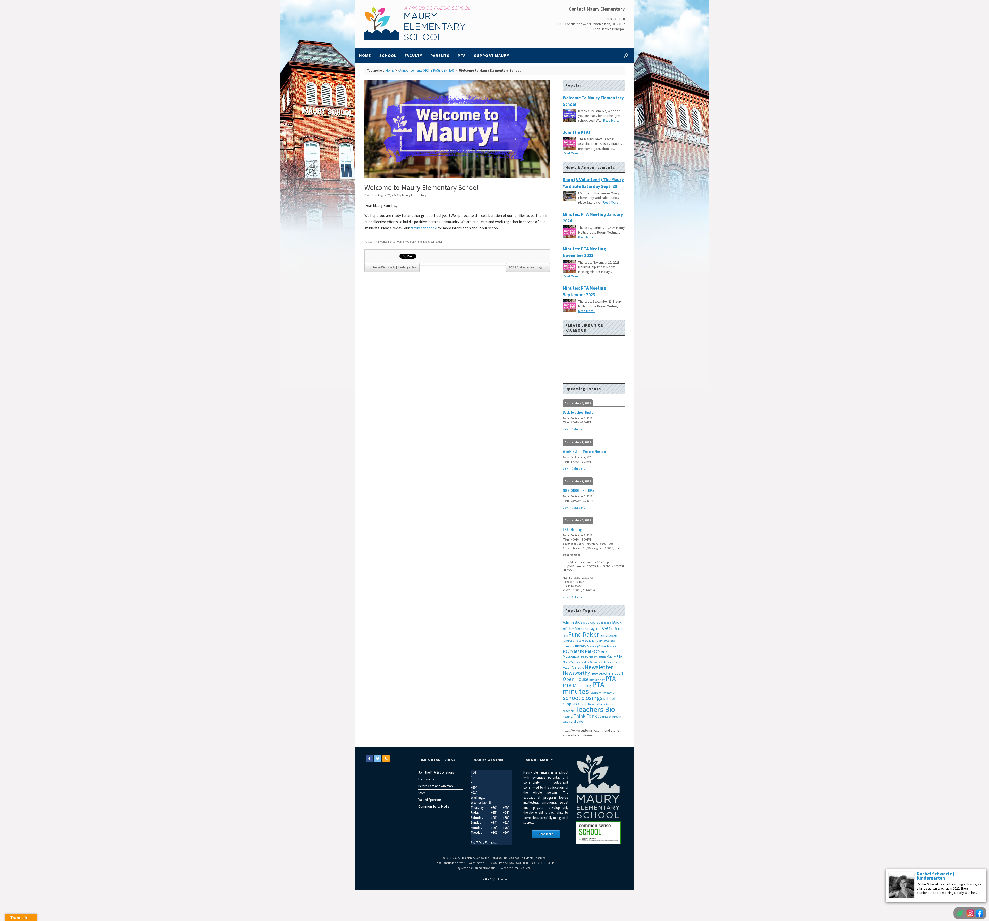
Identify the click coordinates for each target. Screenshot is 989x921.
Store (421, 793)
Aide (586, 622)
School (387, 55)
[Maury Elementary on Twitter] (377, 758)
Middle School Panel (609, 662)
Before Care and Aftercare (436, 786)
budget (592, 629)
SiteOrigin (490, 879)
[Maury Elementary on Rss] (386, 758)
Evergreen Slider (432, 242)
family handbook (423, 227)
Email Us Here (521, 868)
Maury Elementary (414, 195)
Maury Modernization (593, 656)
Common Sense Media (433, 806)
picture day (597, 680)
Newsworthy (576, 673)
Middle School (590, 662)
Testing (568, 716)
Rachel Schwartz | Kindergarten (392, 267)
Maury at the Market (580, 651)
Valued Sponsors (429, 799)
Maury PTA (614, 656)
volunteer (604, 716)
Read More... (611, 120)
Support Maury (491, 55)
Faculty (413, 55)
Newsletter (599, 667)
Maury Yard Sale (572, 662)
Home (365, 55)
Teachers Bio (595, 709)
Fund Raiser (583, 634)
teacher (610, 704)
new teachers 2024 (607, 673)
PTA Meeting (577, 685)
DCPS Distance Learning (528, 267)
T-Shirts (600, 704)
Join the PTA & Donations (436, 772)
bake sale (606, 622)
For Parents (426, 779)
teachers (568, 711)
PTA (462, 55)
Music (566, 668)
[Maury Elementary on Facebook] (369, 758)
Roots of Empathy (602, 693)
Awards (595, 622)
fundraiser (609, 635)
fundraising (570, 640)
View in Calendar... (574, 429)
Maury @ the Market (602, 646)
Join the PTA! (576, 132)
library (580, 646)
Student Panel (586, 704)
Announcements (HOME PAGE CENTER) (426, 70)
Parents (439, 55)
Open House (576, 679)
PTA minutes (583, 688)
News (577, 667)
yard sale (576, 721)
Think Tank (585, 716)
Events (607, 627)
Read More (546, 834)
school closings (583, 698)
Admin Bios (572, 622)
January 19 (585, 640)
